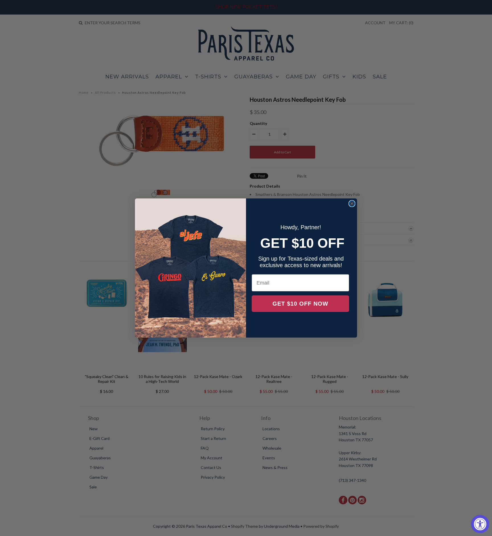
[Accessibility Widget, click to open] (480, 524)
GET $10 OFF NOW (300, 304)
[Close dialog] (352, 203)
